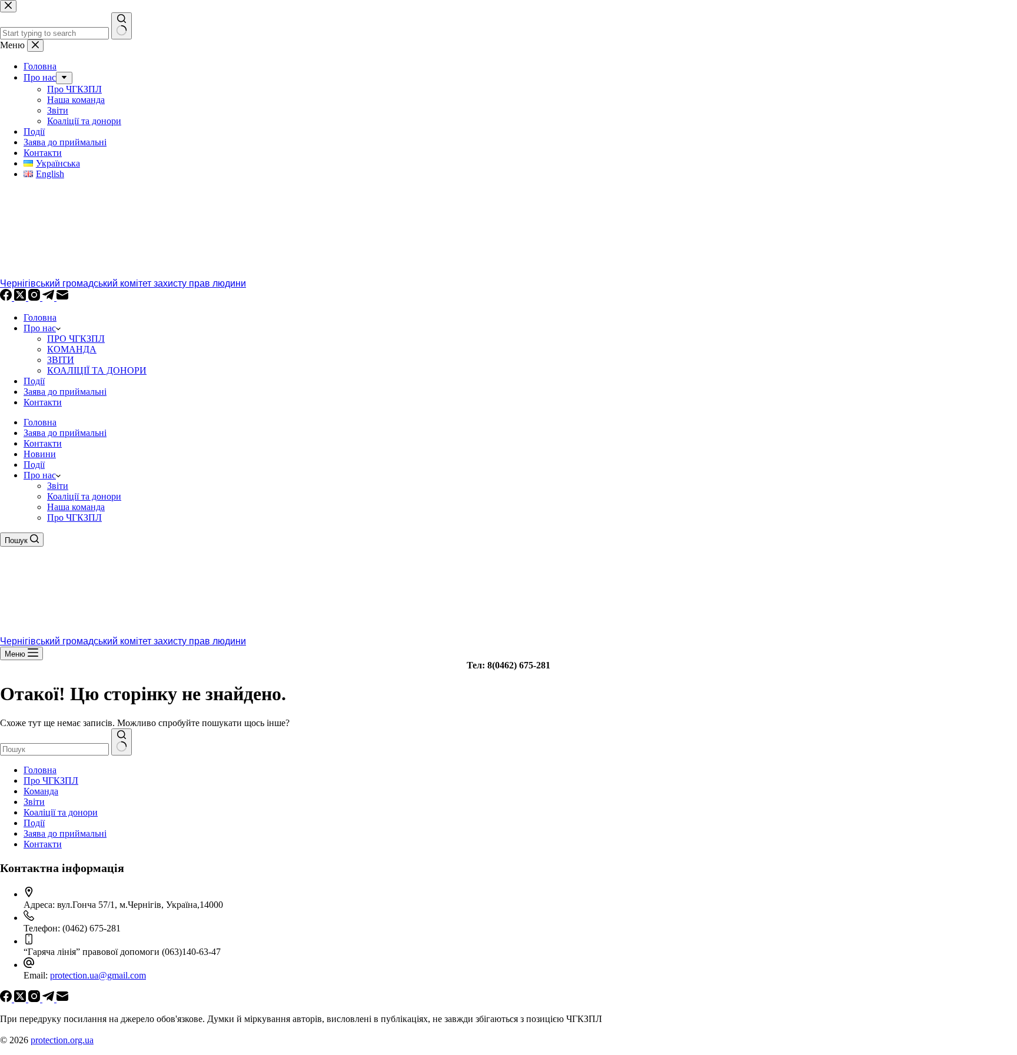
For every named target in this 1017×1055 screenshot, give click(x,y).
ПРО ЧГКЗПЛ (76, 339)
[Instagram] (35, 297)
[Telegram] (49, 297)
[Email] (62, 297)
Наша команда (76, 507)
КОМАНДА (72, 349)
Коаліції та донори (84, 496)
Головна (40, 317)
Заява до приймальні (65, 392)
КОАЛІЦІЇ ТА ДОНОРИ (97, 370)
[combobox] (54, 749)
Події (34, 381)
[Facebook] (7, 297)
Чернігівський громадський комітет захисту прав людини (123, 283)
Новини (40, 454)
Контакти (43, 402)
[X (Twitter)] (21, 297)
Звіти (57, 486)
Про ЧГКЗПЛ (74, 517)
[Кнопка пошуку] (121, 742)
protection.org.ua (62, 1040)
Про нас (40, 328)
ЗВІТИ (60, 360)
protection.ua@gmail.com (98, 975)
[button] (58, 475)
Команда (41, 791)
